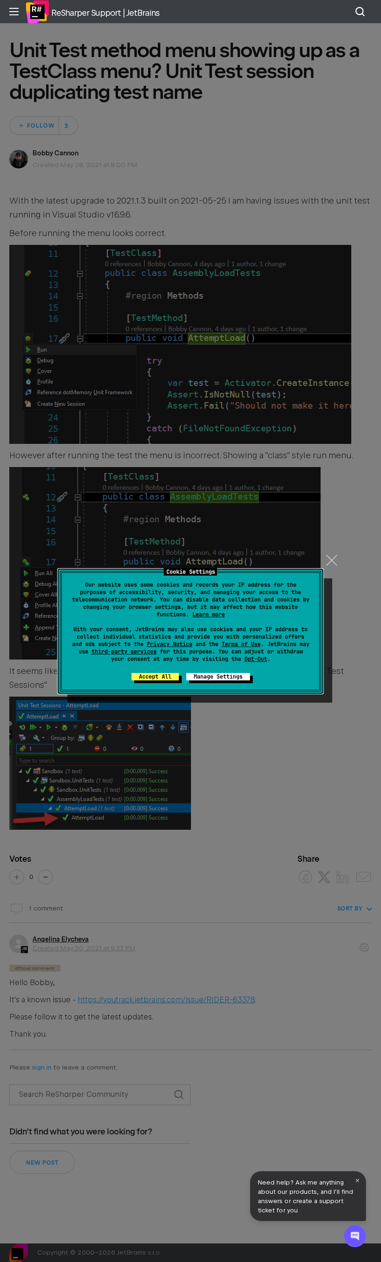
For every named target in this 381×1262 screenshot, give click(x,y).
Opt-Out (255, 659)
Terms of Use (241, 644)
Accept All (155, 676)
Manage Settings (218, 676)
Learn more (208, 614)
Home (37, 12)
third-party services (124, 651)
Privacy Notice (169, 644)
